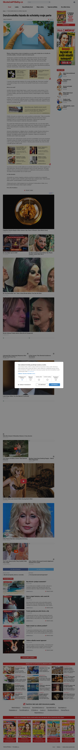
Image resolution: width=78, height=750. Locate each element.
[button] (39, 373)
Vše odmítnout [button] (42, 384)
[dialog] (39, 375)
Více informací (31, 371)
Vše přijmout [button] (54, 384)
